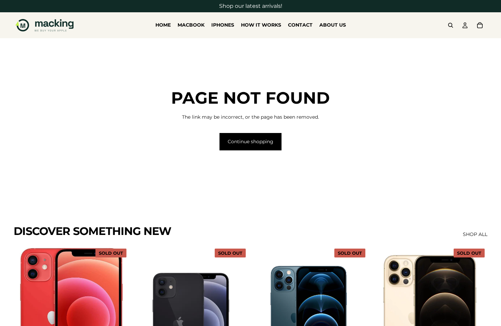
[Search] (450, 25)
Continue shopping (250, 141)
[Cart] (479, 25)
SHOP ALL (475, 234)
